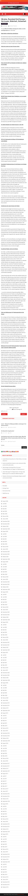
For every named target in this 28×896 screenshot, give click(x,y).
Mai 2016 (5, 811)
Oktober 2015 (5, 829)
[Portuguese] (12, 451)
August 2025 (5, 531)
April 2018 (5, 753)
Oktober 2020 (5, 677)
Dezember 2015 (6, 824)
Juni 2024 (5, 566)
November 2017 (6, 766)
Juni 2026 (5, 506)
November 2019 (6, 705)
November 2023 (6, 584)
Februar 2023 (5, 607)
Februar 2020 (5, 697)
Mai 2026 (5, 508)
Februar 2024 (5, 576)
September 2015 (6, 831)
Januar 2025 (5, 549)
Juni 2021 (5, 657)
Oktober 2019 (5, 708)
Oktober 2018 (5, 738)
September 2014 (6, 861)
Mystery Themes (21, 894)
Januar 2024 (5, 579)
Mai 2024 (5, 569)
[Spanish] (16, 451)
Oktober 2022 (5, 617)
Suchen (2, 445)
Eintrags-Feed (6, 488)
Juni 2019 (5, 718)
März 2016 (5, 816)
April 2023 (5, 602)
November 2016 (6, 796)
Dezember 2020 (6, 672)
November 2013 (6, 884)
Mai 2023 (5, 599)
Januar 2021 (5, 670)
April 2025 (5, 541)
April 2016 (5, 813)
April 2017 (5, 783)
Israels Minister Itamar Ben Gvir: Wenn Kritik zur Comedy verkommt (14, 459)
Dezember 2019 (6, 703)
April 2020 (5, 692)
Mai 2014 (5, 869)
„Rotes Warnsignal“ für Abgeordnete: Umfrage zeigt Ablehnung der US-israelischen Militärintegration (14, 472)
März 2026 (5, 513)
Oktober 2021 (5, 647)
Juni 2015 (5, 839)
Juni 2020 (5, 687)
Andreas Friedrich (13, 26)
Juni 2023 (5, 597)
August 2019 (5, 713)
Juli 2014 (4, 864)
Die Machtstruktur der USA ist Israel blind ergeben (5, 414)
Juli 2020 (4, 685)
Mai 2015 (5, 841)
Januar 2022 (5, 639)
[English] (4, 451)
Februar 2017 (5, 788)
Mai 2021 (5, 660)
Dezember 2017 (6, 763)
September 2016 (6, 801)
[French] (5, 451)
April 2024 (5, 571)
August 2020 (5, 682)
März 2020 (5, 695)
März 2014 (5, 874)
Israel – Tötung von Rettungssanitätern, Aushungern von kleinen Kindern (13, 424)
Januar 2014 (5, 879)
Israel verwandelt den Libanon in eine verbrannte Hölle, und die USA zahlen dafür (14, 464)
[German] (7, 451)
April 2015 (5, 844)
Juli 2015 (4, 836)
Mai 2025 (5, 539)
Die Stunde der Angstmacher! (7, 431)
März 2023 (5, 604)
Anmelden (5, 485)
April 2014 (5, 872)
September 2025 (6, 528)
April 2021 (5, 662)
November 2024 (6, 554)
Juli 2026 (4, 503)
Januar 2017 (5, 791)
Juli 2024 (4, 564)
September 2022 (6, 619)
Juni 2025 (5, 536)
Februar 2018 (5, 758)
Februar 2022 (5, 637)
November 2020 (6, 675)
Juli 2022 (4, 624)
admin (10, 432)
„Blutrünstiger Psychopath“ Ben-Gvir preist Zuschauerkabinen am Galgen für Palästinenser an (13, 468)
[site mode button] (24, 14)
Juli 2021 (4, 655)
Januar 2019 (5, 730)
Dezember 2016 (6, 793)
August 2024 (5, 561)
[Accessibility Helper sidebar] (26, 8)
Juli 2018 (4, 745)
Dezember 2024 (6, 551)
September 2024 (6, 559)
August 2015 (5, 834)
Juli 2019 (4, 715)
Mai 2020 (5, 690)
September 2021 (6, 650)
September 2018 (6, 740)
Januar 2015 (5, 851)
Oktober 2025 (5, 526)
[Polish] (11, 451)
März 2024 (5, 574)
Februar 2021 (5, 667)
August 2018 (5, 743)
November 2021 (6, 645)
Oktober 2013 (5, 887)
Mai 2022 (5, 629)
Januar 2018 (5, 760)
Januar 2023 (5, 609)
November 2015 (6, 826)
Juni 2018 (5, 748)
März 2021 (5, 665)
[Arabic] (2, 451)
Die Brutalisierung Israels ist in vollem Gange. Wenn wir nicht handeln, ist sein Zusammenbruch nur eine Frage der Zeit (13, 438)
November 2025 (6, 523)
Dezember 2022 (6, 612)
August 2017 (5, 773)
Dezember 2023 (6, 581)
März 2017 (5, 786)
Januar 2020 (5, 700)
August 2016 (5, 803)
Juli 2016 (4, 806)
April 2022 (5, 632)
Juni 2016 (5, 808)
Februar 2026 (5, 516)
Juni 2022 (5, 627)
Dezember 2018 (6, 733)
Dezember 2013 (6, 882)
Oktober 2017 (5, 768)
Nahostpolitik (4, 23)
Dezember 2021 (6, 642)
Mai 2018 (5, 750)
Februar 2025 (5, 546)
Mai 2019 (5, 720)
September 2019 (6, 710)
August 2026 (5, 501)
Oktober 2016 (5, 798)
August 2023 (5, 592)
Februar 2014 (5, 877)
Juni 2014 (5, 866)
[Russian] (14, 451)
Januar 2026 (5, 518)
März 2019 (5, 725)
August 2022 (5, 622)
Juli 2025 (4, 534)
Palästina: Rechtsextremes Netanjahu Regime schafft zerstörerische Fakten (14, 477)
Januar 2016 (5, 821)
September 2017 (6, 771)
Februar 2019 (5, 728)
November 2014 (6, 856)
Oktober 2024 (5, 556)
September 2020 (6, 680)
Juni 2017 (5, 778)
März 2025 (5, 544)
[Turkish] (18, 451)
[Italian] (9, 451)
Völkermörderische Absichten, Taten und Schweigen (24, 414)
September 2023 (6, 589)
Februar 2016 (5, 819)
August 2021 (5, 652)
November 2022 (6, 614)
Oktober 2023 (5, 587)
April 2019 (5, 723)
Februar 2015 (5, 849)
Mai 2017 (5, 781)
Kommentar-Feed (6, 490)
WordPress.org (6, 493)
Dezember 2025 (6, 521)
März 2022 (5, 634)
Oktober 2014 (5, 859)
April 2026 (5, 511)
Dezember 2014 (6, 854)
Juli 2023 (4, 594)
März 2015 (5, 846)
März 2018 (5, 755)
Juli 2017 (4, 776)
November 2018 (6, 735)
